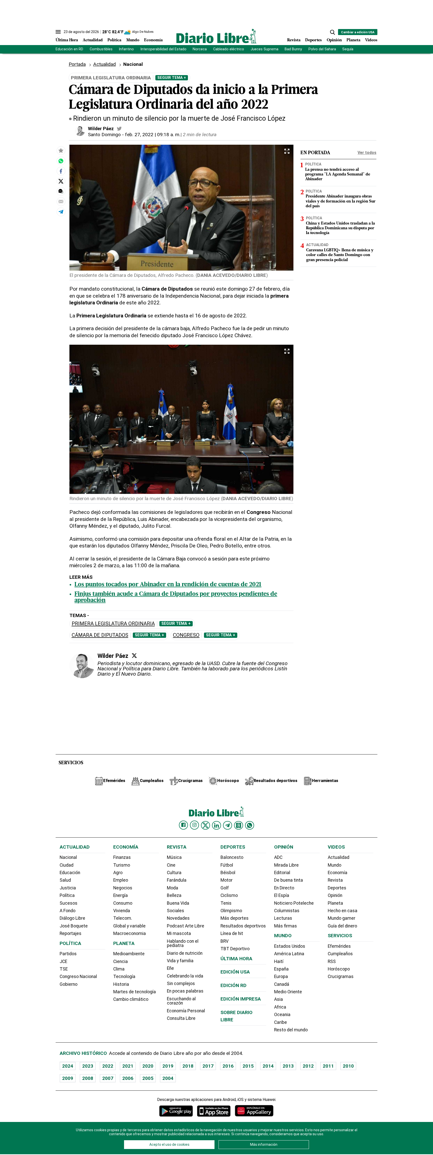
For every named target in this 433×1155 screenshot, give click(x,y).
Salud (65, 880)
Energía (120, 895)
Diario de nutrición (184, 953)
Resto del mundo (291, 1029)
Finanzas (122, 857)
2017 (207, 1066)
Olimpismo (231, 910)
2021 (127, 1066)
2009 (67, 1078)
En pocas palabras (185, 991)
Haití (278, 961)
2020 (147, 1066)
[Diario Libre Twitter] (205, 825)
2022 (107, 1066)
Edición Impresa (241, 999)
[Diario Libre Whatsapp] (249, 825)
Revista (293, 40)
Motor (227, 880)
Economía (153, 40)
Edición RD (234, 985)
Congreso (186, 635)
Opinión (334, 40)
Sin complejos (181, 983)
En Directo (284, 887)
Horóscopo (339, 969)
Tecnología (124, 976)
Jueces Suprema (264, 49)
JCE (63, 961)
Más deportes (235, 918)
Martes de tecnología (134, 991)
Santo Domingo (104, 134)
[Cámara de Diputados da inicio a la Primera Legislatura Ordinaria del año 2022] (60, 160)
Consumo (122, 903)
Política (114, 40)
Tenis (226, 903)
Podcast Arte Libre (185, 925)
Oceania (282, 1014)
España (281, 969)
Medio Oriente (288, 991)
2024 (67, 1066)
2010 (348, 1066)
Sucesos (68, 903)
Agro (118, 872)
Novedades (178, 918)
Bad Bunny (293, 49)
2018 (187, 1066)
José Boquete (74, 925)
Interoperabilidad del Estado (163, 49)
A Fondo (67, 910)
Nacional (68, 857)
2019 (167, 1066)
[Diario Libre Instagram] (194, 825)
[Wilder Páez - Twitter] (119, 128)
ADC (278, 857)
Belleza (174, 895)
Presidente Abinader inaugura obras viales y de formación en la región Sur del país (341, 201)
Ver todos (367, 152)
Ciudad (66, 865)
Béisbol (228, 872)
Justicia (68, 887)
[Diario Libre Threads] (238, 825)
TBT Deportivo (235, 948)
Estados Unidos (289, 946)
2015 (248, 1066)
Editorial (282, 872)
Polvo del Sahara (322, 49)
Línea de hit (232, 933)
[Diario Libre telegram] (227, 825)
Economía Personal (186, 1010)
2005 (147, 1078)
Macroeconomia (129, 933)
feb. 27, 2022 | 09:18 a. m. (152, 134)
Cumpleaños (340, 953)
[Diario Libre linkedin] (216, 825)
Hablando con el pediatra (182, 943)
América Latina (289, 953)
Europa (281, 976)
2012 (308, 1066)
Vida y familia (180, 960)
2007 (107, 1078)
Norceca (200, 49)
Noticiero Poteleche (294, 903)
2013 (288, 1066)
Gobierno (68, 984)
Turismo (121, 865)
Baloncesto (232, 857)
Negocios (122, 887)
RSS (332, 961)
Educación (70, 872)
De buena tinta (288, 880)
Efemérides (339, 946)
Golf (225, 887)
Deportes (313, 40)
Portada (77, 64)
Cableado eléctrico (228, 49)
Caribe (280, 1022)
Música (174, 857)
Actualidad (93, 40)
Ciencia (120, 961)
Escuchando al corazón (181, 1001)
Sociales (175, 910)
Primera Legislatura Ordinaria (113, 623)
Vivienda (121, 910)
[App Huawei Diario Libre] (254, 1111)
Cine (171, 865)
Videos (371, 40)
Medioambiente (129, 953)
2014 (268, 1066)
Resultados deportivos (243, 925)
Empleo (120, 880)
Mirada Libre (286, 865)
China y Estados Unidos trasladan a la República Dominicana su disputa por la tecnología (340, 228)
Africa (280, 1007)
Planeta (353, 40)
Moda (172, 887)
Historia (121, 984)
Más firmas (285, 925)
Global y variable (129, 925)
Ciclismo (229, 895)
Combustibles (101, 49)
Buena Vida (178, 903)
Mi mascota (179, 933)
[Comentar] (60, 191)
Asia (278, 999)
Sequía (347, 49)
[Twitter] (134, 655)
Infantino (126, 49)
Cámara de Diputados (100, 635)
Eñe (170, 968)
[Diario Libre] (216, 36)
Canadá (281, 984)
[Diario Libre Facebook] (183, 825)
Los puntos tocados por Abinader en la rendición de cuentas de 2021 (167, 585)
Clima (119, 969)
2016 (228, 1066)
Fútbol (227, 865)
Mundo (132, 40)
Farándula (176, 880)
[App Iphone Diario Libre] (214, 1111)
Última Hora (67, 40)
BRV (225, 941)
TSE (64, 969)
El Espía (281, 895)
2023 (87, 1066)
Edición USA (235, 972)
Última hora (236, 958)
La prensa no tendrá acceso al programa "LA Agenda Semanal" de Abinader (337, 174)
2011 (328, 1066)
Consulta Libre (181, 1018)
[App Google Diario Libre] (176, 1111)
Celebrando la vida (185, 976)
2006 (127, 1078)
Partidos (68, 953)
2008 (87, 1078)
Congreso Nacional (78, 976)
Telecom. (122, 918)
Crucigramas (341, 976)
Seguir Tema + (171, 77)
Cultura (174, 872)
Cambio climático (130, 999)
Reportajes (70, 933)
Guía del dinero (342, 925)
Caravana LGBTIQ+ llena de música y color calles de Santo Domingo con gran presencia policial (339, 255)
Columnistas (286, 910)
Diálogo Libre (72, 918)
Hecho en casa (342, 910)
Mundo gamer (341, 918)
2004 (167, 1078)
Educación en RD (69, 49)
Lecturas (283, 918)
